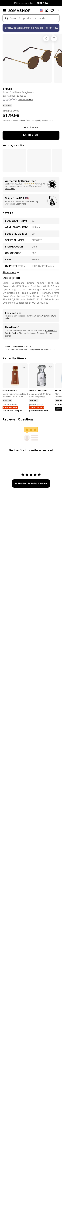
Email (13, 333)
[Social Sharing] (46, 38)
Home (7, 346)
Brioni (28, 346)
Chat (21, 333)
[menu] (4, 10)
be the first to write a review (31, 483)
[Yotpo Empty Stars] (10, 99)
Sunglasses (18, 346)
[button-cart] (57, 10)
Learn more (10, 188)
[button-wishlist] (52, 10)
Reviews (9, 419)
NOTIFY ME (31, 135)
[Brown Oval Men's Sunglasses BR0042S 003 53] (54, 38)
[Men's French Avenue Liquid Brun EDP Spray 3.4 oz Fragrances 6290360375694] (24, 367)
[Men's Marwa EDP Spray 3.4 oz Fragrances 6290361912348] (50, 367)
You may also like (13, 145)
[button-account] (47, 10)
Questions (26, 419)
